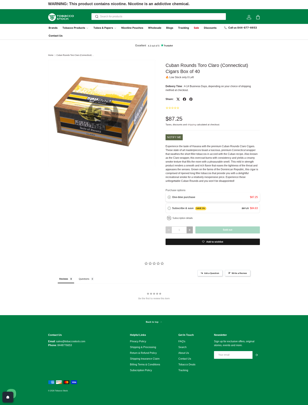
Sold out (227, 229)
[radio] (169, 197)
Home (50, 55)
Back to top (152, 322)
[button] (257, 17)
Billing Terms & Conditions (145, 364)
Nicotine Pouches (132, 27)
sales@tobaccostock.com (70, 341)
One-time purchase (183, 197)
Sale (196, 27)
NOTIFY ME (174, 137)
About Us (183, 353)
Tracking (183, 27)
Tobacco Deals (186, 364)
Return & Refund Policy (143, 353)
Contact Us (56, 35)
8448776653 (64, 345)
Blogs (169, 27)
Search (182, 347)
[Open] (7, 397)
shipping (192, 124)
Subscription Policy (141, 370)
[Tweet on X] (178, 99)
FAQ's (181, 341)
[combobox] (158, 16)
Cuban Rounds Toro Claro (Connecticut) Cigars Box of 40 (75, 55)
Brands (53, 27)
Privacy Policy (138, 341)
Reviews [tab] (63, 278)
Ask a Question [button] (211, 273)
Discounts (210, 27)
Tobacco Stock (61, 391)
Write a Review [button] (239, 273)
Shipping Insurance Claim (144, 358)
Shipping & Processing (143, 347)
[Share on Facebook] (184, 99)
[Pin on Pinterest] (191, 99)
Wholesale (154, 27)
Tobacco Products (73, 27)
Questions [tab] (84, 278)
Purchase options (175, 190)
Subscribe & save (188, 208)
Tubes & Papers (103, 27)
